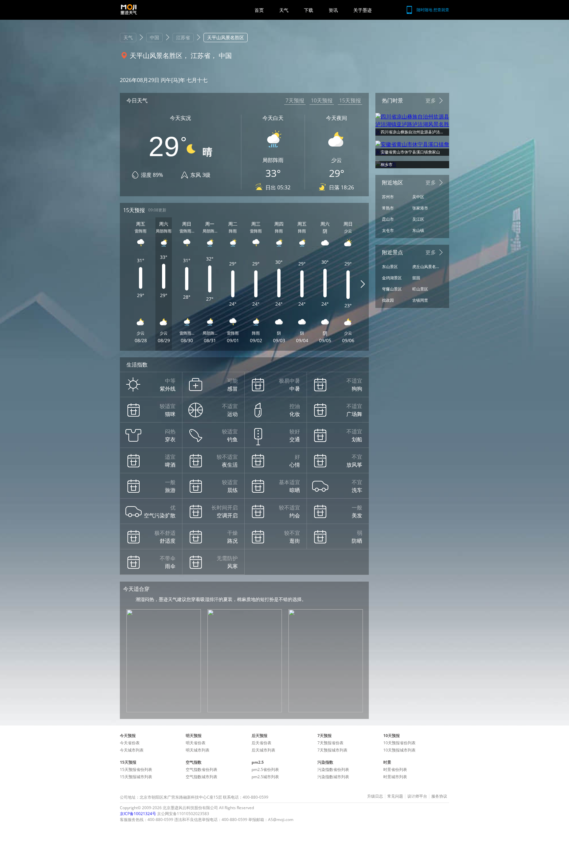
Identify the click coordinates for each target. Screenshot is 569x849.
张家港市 (420, 208)
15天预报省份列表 (136, 769)
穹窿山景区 (392, 289)
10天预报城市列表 (399, 750)
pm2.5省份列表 (265, 769)
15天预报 (350, 100)
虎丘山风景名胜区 (425, 266)
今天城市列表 (132, 750)
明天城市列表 (197, 750)
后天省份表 (261, 743)
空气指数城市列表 (201, 777)
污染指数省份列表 (333, 769)
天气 (283, 10)
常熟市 (388, 208)
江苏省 (183, 37)
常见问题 (395, 796)
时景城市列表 (395, 777)
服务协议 (439, 796)
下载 (308, 10)
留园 (416, 278)
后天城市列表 (263, 750)
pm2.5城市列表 (265, 777)
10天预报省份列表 (399, 743)
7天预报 (294, 100)
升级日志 (375, 796)
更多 (430, 100)
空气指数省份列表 (201, 769)
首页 (259, 10)
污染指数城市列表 (333, 777)
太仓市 (388, 230)
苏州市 (388, 197)
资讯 (333, 10)
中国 (154, 37)
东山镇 (418, 230)
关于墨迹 (362, 10)
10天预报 (322, 100)
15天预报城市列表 (136, 777)
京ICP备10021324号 (138, 813)
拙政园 (388, 300)
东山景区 (390, 266)
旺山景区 (420, 289)
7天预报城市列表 (332, 750)
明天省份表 (195, 743)
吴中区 (418, 197)
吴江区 (418, 219)
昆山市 (388, 219)
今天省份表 (130, 743)
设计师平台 (417, 796)
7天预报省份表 (330, 743)
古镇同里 (420, 300)
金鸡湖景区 (392, 278)
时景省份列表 (395, 769)
